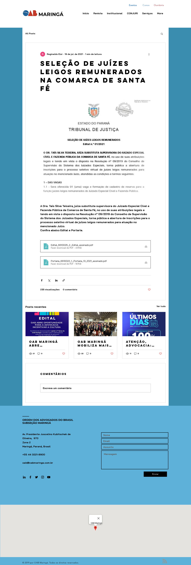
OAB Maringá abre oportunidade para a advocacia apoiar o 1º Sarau (45, 343)
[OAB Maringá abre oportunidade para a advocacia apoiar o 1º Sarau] (47, 324)
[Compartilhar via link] (63, 280)
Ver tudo (161, 306)
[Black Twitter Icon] (36, 477)
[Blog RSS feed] (164, 561)
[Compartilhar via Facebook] (41, 280)
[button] (132, 13)
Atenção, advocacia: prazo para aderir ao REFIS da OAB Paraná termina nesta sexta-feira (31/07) (143, 343)
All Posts (30, 33)
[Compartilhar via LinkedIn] (56, 280)
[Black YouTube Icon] (49, 477)
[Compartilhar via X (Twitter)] (49, 280)
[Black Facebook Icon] (30, 477)
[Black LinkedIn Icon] (24, 477)
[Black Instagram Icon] (42, 477)
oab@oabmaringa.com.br (37, 462)
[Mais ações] (149, 54)
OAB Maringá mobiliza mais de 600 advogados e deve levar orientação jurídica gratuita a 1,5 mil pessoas (93, 343)
